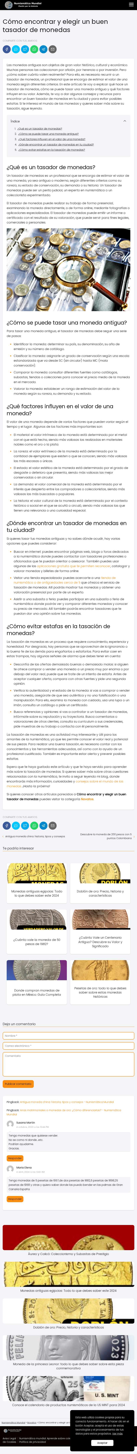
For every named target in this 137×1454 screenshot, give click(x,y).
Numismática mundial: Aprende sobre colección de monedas (56, 1438)
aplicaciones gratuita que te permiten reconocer (73, 566)
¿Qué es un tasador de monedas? (39, 129)
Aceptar (102, 1443)
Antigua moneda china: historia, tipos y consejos (35, 836)
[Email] (53, 49)
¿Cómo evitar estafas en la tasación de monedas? (51, 150)
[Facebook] (7, 49)
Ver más (117, 1433)
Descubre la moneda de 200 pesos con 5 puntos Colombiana (106, 836)
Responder (15, 1158)
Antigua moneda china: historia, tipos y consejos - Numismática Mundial (67, 1102)
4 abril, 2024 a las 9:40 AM (30, 1172)
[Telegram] (43, 49)
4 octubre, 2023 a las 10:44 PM (32, 1127)
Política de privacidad (32, 1442)
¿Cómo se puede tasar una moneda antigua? (48, 134)
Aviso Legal (9, 1438)
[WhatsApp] (34, 49)
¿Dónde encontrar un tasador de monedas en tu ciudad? (56, 145)
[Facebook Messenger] (16, 49)
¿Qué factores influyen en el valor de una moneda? (51, 139)
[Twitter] (25, 49)
